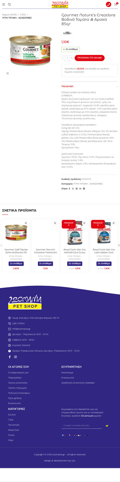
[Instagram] (15, 356)
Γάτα (10, 420)
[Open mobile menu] (4, 4)
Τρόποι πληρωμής (17, 388)
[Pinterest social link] (77, 189)
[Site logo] (60, 4)
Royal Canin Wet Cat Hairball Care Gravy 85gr (75, 252)
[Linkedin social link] (80, 189)
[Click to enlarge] (7, 73)
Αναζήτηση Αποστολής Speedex (78, 383)
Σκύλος (12, 415)
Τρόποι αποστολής (17, 383)
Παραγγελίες (15, 378)
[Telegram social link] (84, 189)
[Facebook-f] (9, 356)
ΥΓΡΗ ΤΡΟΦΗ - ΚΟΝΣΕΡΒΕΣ (17, 18)
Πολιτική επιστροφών (19, 393)
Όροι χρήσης (15, 398)
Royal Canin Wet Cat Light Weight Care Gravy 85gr (104, 252)
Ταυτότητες (13, 425)
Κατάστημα (67, 373)
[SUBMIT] (107, 425)
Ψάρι (10, 440)
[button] (26, 222)
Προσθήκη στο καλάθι (90, 58)
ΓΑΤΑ (23, 15)
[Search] (9, 4)
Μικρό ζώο (13, 430)
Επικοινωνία (14, 403)
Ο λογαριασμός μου (18, 373)
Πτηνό (11, 435)
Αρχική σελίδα (9, 15)
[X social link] (73, 189)
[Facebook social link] (69, 189)
